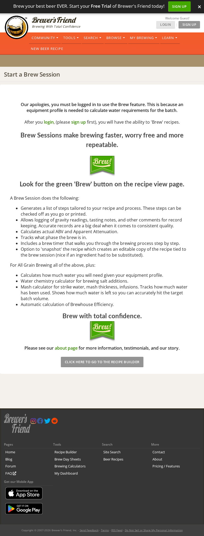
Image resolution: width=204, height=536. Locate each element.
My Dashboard (66, 473)
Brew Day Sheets (67, 459)
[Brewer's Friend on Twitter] (47, 422)
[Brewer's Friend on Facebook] (40, 422)
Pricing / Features (166, 466)
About (157, 459)
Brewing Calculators (70, 466)
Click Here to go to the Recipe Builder (102, 361)
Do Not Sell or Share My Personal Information (154, 530)
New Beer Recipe (47, 48)
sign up (78, 122)
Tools (69, 37)
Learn (168, 37)
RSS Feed (116, 530)
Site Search (112, 452)
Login (165, 24)
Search (91, 37)
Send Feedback (89, 530)
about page (66, 348)
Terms (105, 530)
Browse (114, 37)
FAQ (9, 473)
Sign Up (179, 6)
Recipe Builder (65, 452)
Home (10, 452)
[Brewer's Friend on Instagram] (33, 422)
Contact (158, 452)
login (49, 122)
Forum (10, 466)
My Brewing (142, 37)
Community (43, 37)
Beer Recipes (113, 459)
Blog (8, 459)
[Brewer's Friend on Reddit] (54, 422)
